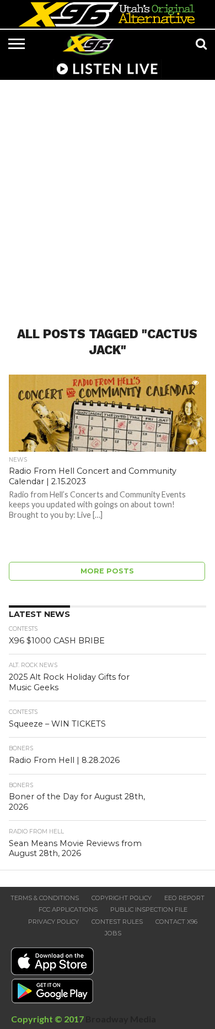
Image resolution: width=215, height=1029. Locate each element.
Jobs (113, 933)
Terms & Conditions (44, 898)
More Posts (107, 571)
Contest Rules (117, 921)
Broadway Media (120, 1019)
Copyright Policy (122, 898)
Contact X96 (176, 921)
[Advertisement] (107, 196)
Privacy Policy (53, 921)
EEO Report (184, 898)
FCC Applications (68, 909)
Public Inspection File (148, 909)
